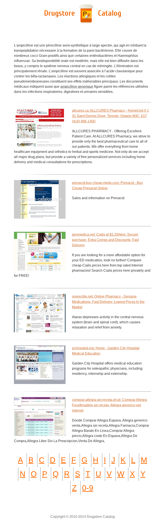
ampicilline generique (76, 86)
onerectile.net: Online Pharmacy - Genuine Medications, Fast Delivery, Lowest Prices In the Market (108, 302)
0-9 (87, 487)
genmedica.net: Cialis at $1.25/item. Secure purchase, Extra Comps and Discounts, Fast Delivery (105, 240)
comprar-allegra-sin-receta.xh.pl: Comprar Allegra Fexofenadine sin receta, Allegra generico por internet (109, 405)
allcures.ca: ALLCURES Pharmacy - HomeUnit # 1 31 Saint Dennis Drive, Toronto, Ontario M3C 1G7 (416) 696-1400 (110, 116)
